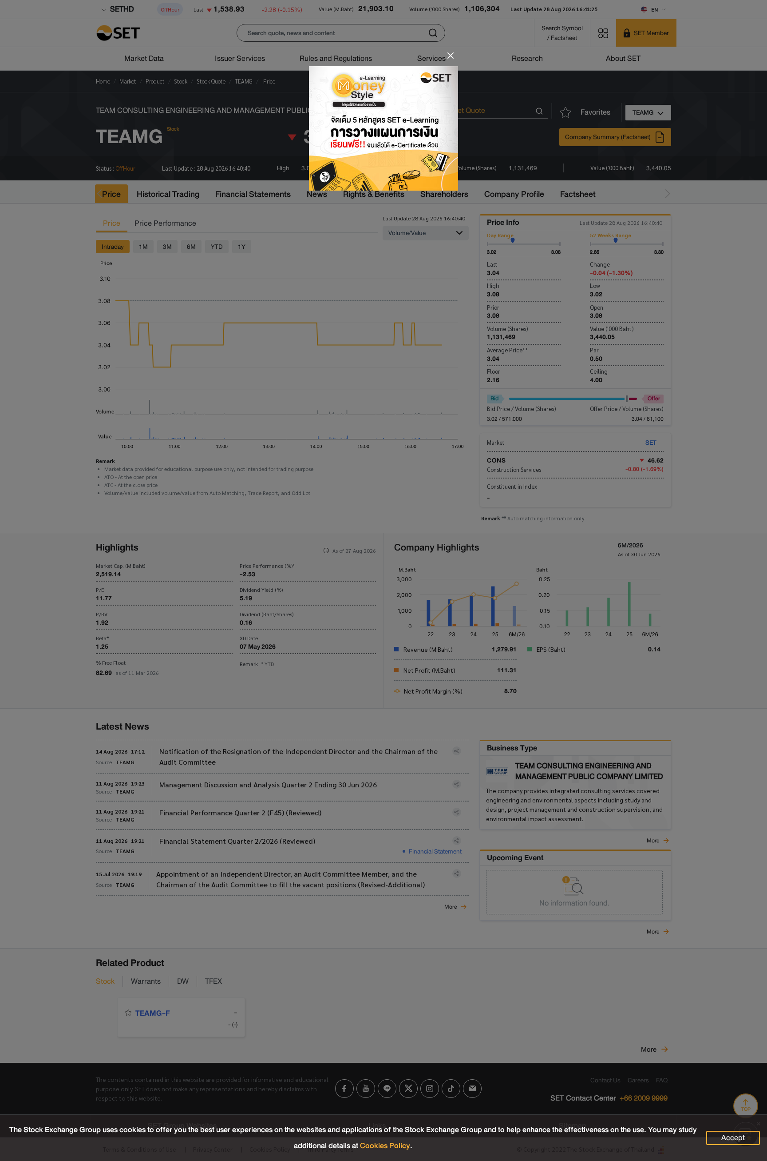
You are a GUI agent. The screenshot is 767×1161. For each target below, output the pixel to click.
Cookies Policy (385, 1145)
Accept (733, 1137)
